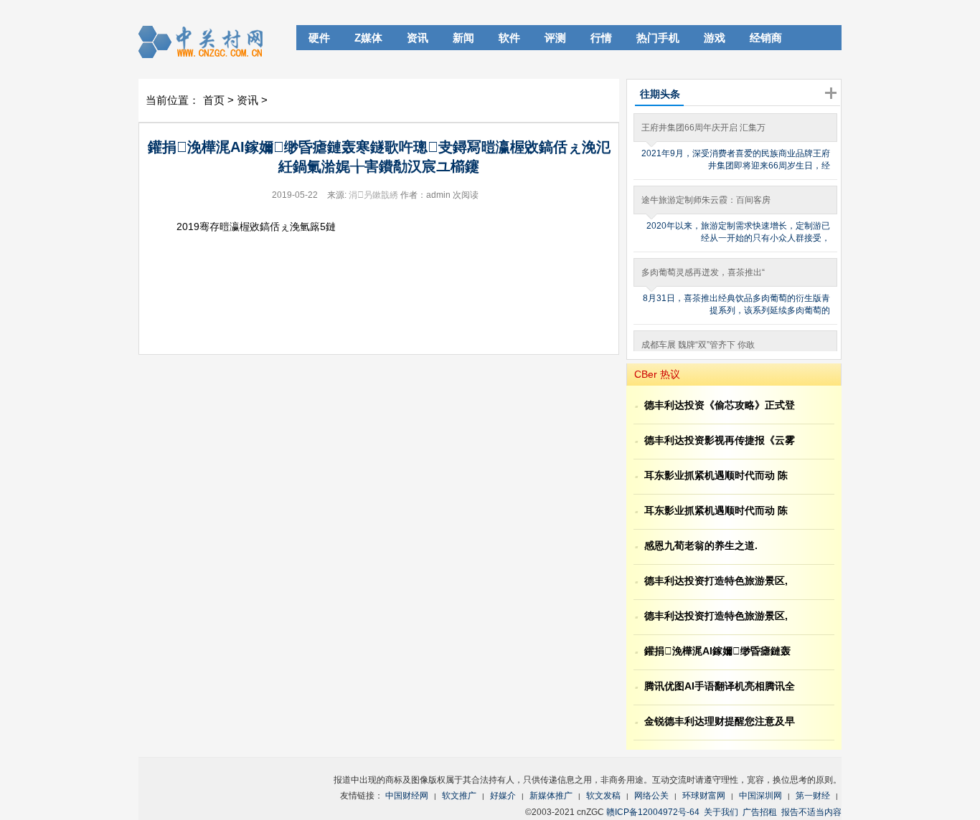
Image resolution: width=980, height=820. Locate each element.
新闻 (463, 38)
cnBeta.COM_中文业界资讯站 (205, 41)
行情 (601, 38)
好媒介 (503, 796)
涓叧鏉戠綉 (373, 195)
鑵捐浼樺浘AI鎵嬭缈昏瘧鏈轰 (717, 651)
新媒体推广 (551, 796)
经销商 (766, 38)
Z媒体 (368, 38)
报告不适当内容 (811, 812)
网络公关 (651, 796)
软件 (509, 38)
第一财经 (813, 796)
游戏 (714, 38)
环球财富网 (703, 796)
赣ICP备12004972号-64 (652, 812)
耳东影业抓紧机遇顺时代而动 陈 (716, 475)
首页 (214, 100)
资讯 (417, 38)
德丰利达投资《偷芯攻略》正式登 (719, 405)
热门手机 (657, 38)
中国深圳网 (760, 796)
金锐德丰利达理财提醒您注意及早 (719, 721)
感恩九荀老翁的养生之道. (701, 545)
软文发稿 (603, 796)
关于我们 (721, 812)
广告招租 (760, 812)
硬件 (319, 38)
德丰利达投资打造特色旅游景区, (716, 580)
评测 (555, 38)
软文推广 (459, 796)
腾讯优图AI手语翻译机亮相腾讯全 (719, 686)
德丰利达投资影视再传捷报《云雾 (719, 440)
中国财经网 (406, 796)
